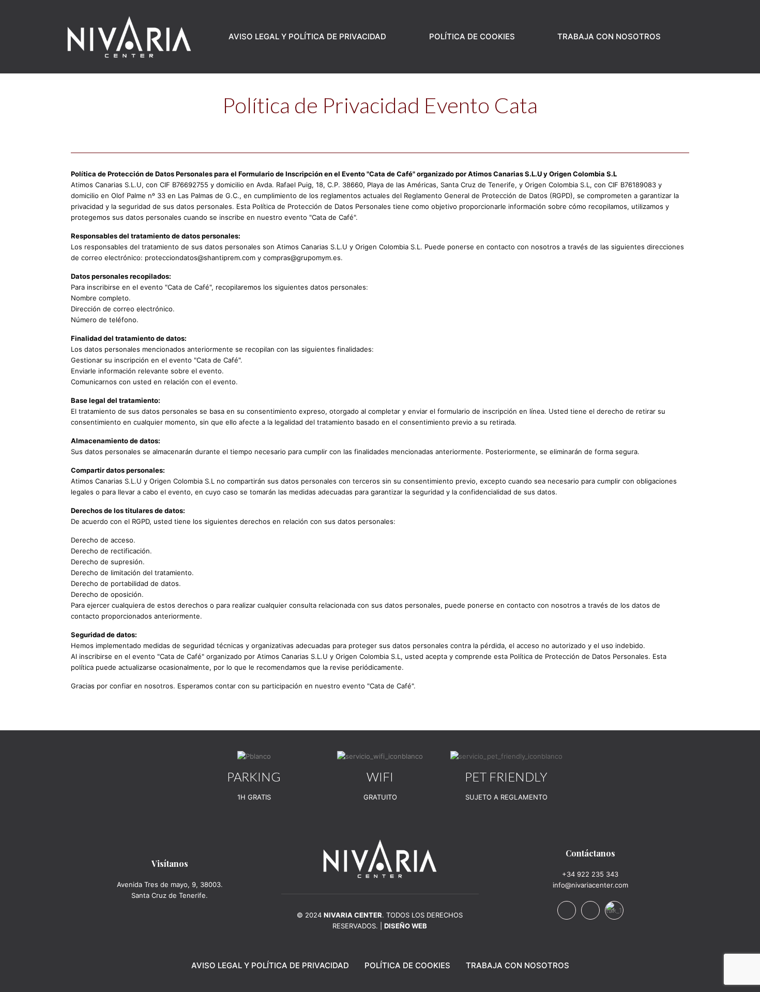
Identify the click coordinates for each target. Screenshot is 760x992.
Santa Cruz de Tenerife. (169, 895)
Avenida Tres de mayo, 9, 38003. (170, 884)
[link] (380, 858)
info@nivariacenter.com (590, 885)
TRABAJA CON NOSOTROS (517, 965)
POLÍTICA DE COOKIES (407, 965)
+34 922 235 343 (590, 874)
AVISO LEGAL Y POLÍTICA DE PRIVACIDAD (270, 965)
